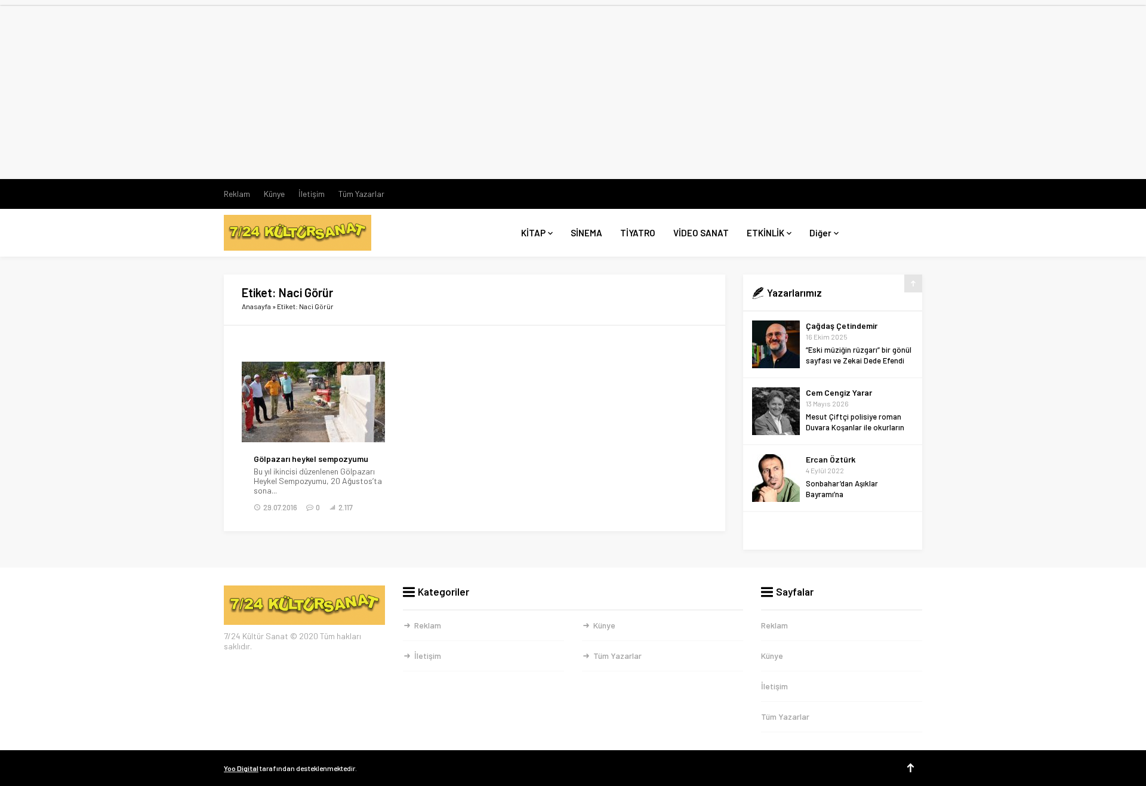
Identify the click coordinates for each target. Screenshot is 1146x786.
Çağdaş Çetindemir (841, 325)
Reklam (237, 194)
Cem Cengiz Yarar (839, 392)
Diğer (820, 232)
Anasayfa (256, 306)
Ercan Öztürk (830, 459)
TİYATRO (637, 232)
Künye (274, 194)
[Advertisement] (573, 89)
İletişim (311, 194)
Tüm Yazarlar (361, 194)
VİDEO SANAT (701, 232)
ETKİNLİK (765, 232)
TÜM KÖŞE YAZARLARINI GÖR (833, 531)
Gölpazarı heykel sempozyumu (311, 459)
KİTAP (533, 232)
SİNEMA (586, 232)
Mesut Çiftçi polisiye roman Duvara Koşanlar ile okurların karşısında (855, 427)
